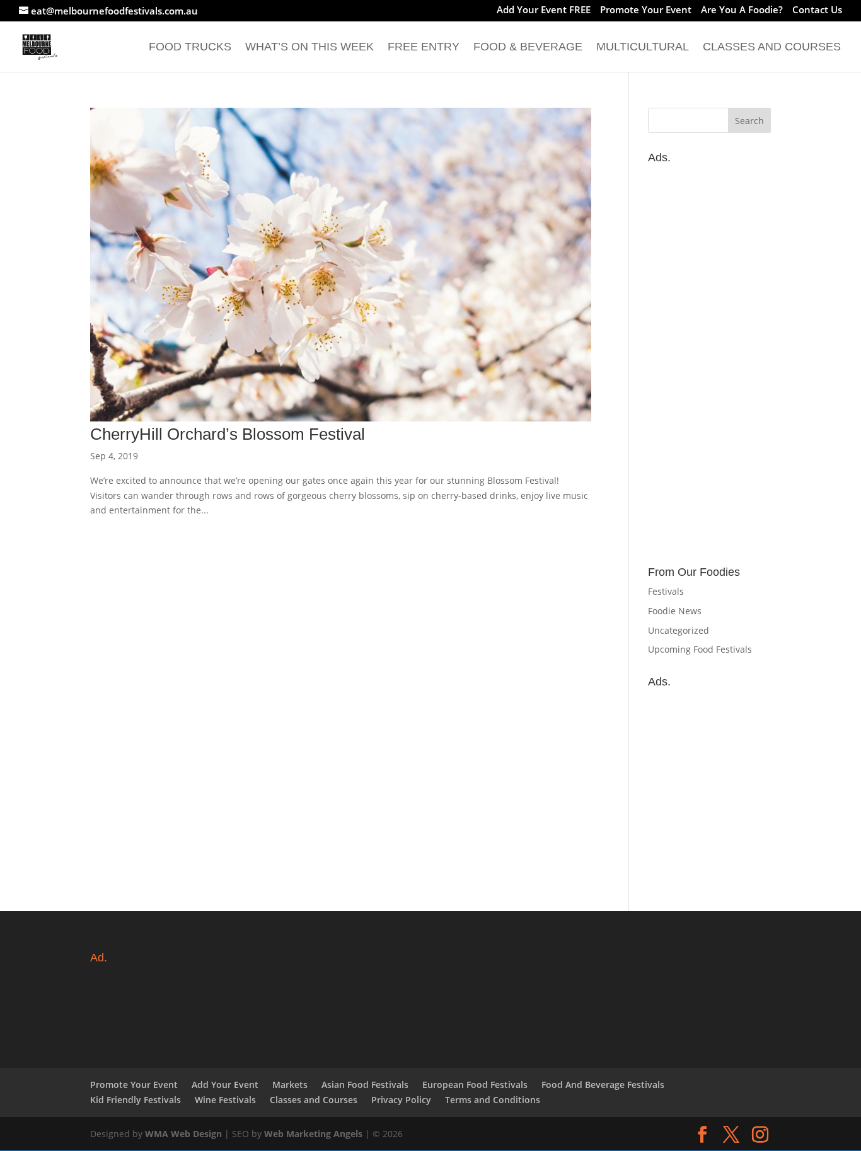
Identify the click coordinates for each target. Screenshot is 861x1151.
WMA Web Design (183, 1134)
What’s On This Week (309, 47)
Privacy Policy (401, 1100)
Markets (290, 1085)
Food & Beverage (527, 47)
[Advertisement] (709, 358)
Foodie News (675, 611)
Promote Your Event (645, 11)
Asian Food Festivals (364, 1085)
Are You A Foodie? (742, 11)
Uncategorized (678, 630)
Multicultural (642, 47)
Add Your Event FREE (544, 11)
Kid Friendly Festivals (135, 1100)
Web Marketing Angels (313, 1134)
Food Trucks (190, 47)
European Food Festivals (475, 1085)
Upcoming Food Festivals (700, 649)
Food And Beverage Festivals (602, 1085)
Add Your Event (225, 1085)
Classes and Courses (772, 47)
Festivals (666, 591)
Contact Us (817, 11)
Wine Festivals (225, 1100)
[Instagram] (760, 1134)
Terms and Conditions (492, 1100)
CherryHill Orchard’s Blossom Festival (227, 434)
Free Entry (423, 47)
